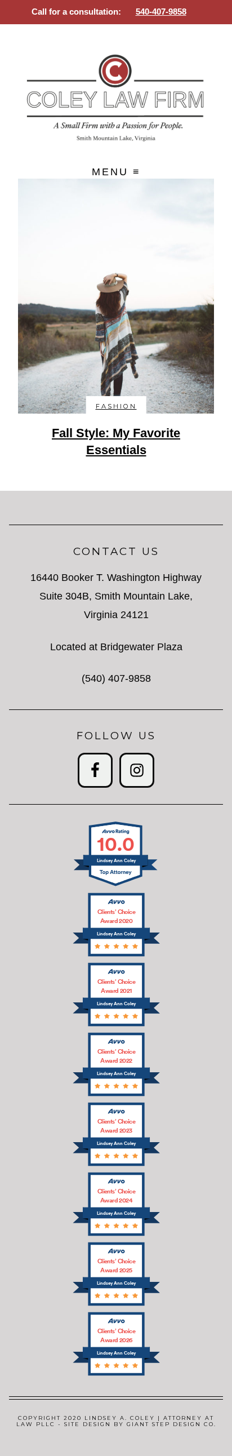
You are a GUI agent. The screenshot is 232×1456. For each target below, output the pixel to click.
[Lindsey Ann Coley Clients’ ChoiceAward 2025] (116, 1304)
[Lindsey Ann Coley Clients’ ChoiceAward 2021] (116, 1025)
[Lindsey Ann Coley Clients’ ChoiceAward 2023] (116, 1165)
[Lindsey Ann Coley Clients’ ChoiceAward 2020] (116, 955)
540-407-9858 (161, 11)
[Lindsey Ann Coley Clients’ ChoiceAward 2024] (116, 1235)
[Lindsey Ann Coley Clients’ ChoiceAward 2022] (116, 1095)
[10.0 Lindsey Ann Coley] (116, 885)
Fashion (116, 406)
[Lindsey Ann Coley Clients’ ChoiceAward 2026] (116, 1374)
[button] (116, 172)
